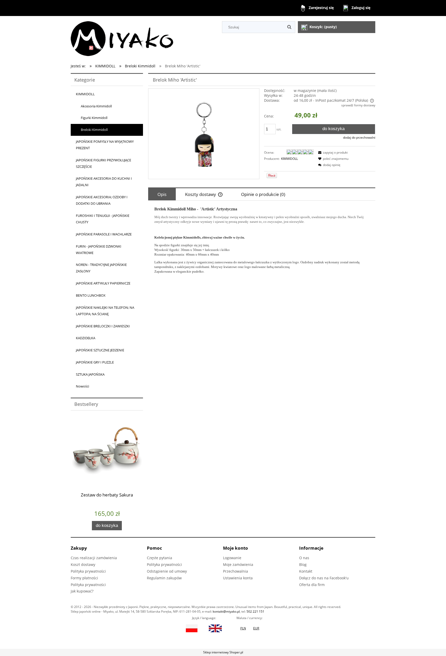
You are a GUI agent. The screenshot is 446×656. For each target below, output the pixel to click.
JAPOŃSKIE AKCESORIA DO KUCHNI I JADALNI (104, 181)
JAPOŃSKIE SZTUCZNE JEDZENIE (100, 350)
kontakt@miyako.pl (226, 611)
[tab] (162, 194)
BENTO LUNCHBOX (91, 295)
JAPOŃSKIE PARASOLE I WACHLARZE (104, 234)
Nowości (82, 386)
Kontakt (305, 571)
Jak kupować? (82, 591)
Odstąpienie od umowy (167, 571)
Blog (303, 564)
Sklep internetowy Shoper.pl (223, 652)
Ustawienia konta (238, 577)
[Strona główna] (122, 38)
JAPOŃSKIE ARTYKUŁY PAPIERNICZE (103, 283)
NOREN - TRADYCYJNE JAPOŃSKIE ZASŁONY (101, 267)
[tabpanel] (261, 240)
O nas (304, 557)
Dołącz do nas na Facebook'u (324, 577)
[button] (332, 152)
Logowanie (232, 557)
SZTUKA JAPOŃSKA (90, 374)
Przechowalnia (235, 571)
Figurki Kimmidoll (94, 117)
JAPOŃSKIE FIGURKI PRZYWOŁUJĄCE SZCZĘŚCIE (103, 163)
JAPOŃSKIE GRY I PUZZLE (95, 362)
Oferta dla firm (312, 584)
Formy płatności (84, 577)
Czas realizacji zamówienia (94, 557)
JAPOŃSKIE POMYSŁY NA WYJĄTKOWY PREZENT (105, 144)
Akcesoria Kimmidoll (96, 106)
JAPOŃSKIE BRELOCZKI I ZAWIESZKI (103, 326)
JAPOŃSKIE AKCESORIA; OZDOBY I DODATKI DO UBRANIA (102, 200)
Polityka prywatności (88, 571)
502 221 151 (255, 611)
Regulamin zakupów (164, 577)
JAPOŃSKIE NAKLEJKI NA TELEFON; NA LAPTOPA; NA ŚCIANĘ (105, 310)
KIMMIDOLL (85, 94)
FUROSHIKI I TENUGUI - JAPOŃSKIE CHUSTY (102, 218)
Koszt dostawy (83, 564)
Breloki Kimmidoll (94, 129)
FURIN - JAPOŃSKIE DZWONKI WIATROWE (98, 249)
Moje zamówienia (238, 564)
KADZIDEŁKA (85, 338)
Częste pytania (159, 557)
